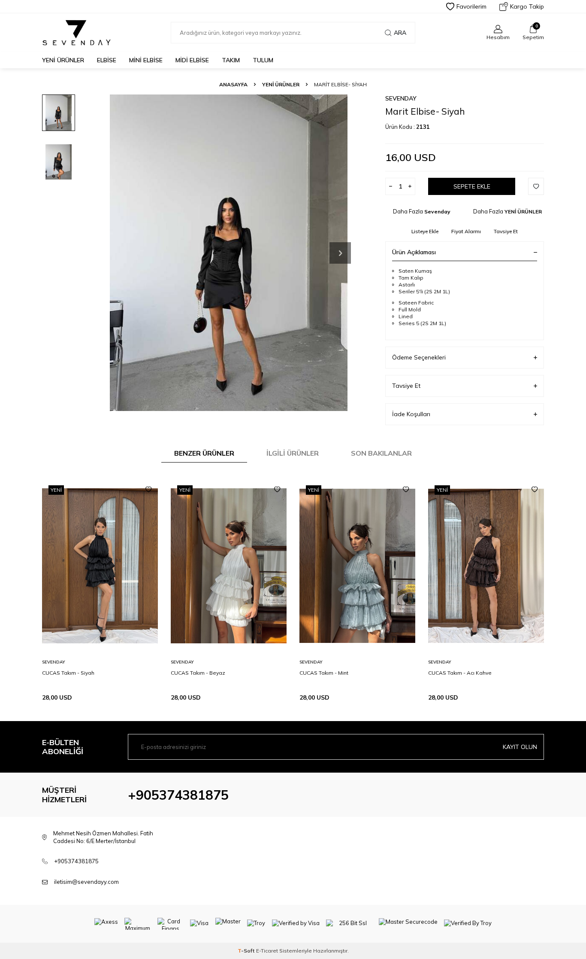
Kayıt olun (520, 747)
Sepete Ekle (471, 186)
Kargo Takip (527, 6)
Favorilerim (471, 6)
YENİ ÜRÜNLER (63, 60)
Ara (400, 33)
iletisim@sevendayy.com (86, 881)
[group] (228, 252)
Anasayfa (233, 84)
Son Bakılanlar (381, 453)
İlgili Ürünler (292, 453)
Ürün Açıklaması (414, 252)
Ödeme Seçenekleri (419, 357)
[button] (340, 253)
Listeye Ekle (424, 231)
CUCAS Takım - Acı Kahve (460, 673)
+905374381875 (178, 795)
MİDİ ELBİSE (192, 60)
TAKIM (231, 60)
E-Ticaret (267, 950)
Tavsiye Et (506, 231)
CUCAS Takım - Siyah (68, 673)
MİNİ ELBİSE (146, 60)
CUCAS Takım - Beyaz (198, 673)
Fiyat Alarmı (466, 231)
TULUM (263, 60)
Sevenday (401, 98)
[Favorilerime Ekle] (148, 489)
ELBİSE (106, 60)
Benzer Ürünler (204, 453)
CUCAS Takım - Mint (323, 673)
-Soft (247, 950)
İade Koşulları (411, 414)
